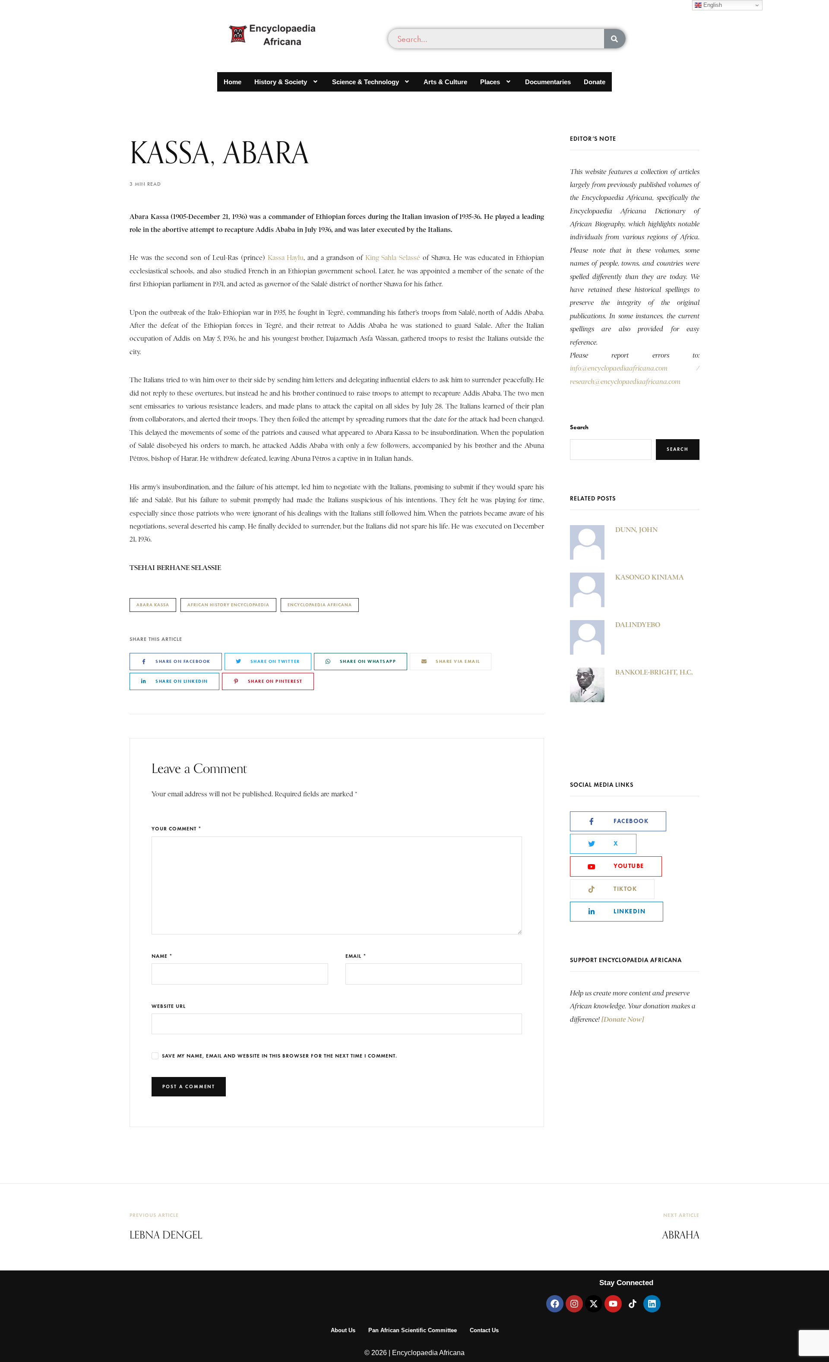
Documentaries (548, 82)
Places (490, 82)
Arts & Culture (445, 82)
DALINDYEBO (637, 625)
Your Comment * (177, 828)
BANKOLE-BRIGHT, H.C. (654, 672)
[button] (287, 82)
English (712, 5)
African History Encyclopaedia (228, 605)
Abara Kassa (152, 605)
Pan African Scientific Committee (412, 1330)
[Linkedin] (652, 1303)
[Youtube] (613, 1303)
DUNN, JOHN (636, 530)
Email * (356, 956)
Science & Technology (365, 82)
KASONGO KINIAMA (649, 577)
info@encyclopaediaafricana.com (619, 368)
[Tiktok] (632, 1303)
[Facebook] (554, 1303)
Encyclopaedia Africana (320, 605)
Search (579, 427)
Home (232, 82)
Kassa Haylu (286, 258)
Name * (162, 956)
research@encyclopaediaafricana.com (625, 382)
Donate (594, 82)
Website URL (169, 1006)
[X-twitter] (593, 1303)
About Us (343, 1330)
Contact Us (484, 1330)
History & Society (280, 82)
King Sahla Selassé (393, 258)
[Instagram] (574, 1303)
